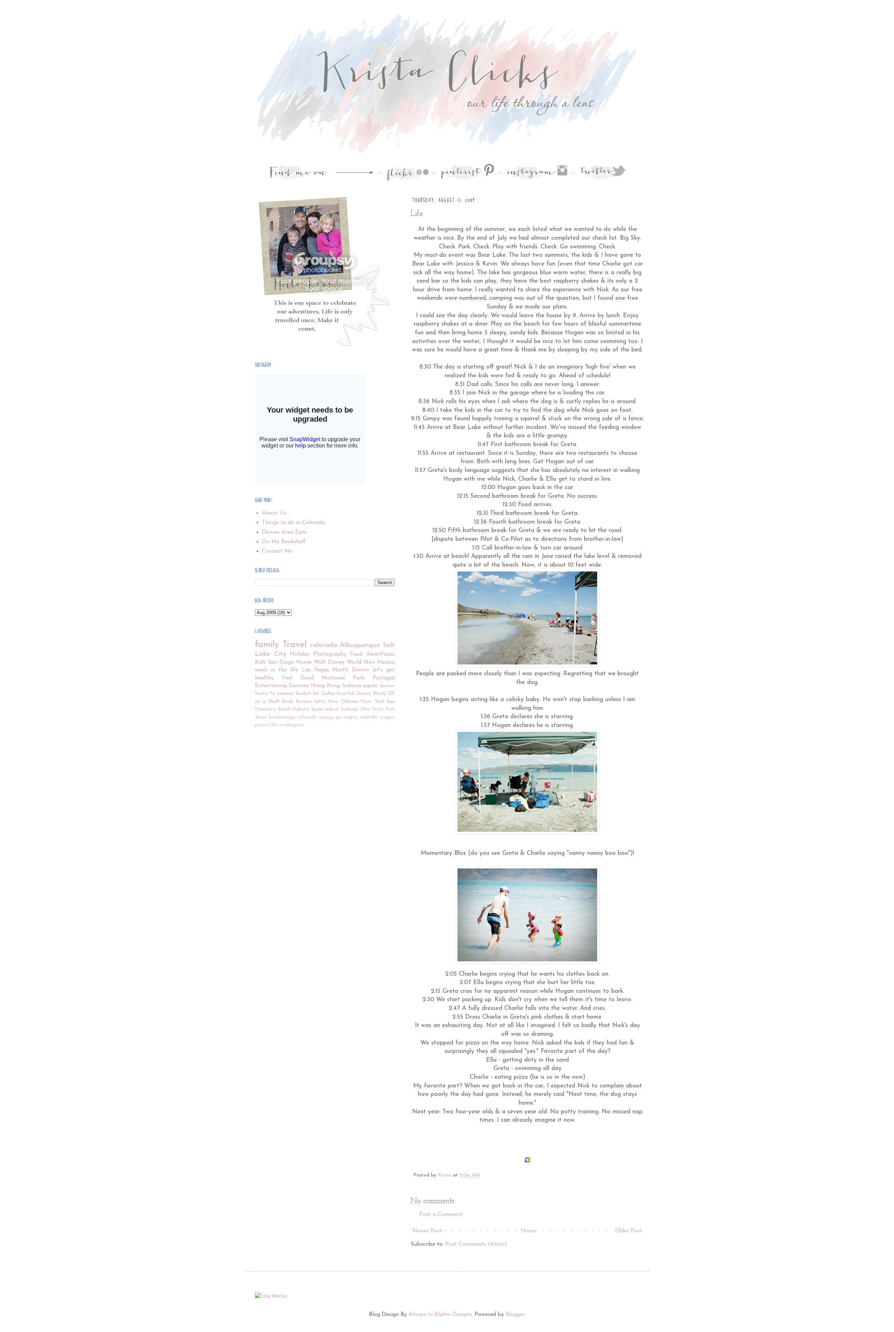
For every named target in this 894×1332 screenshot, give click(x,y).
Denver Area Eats (284, 532)
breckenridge (282, 717)
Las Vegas (315, 670)
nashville (369, 717)
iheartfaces (380, 654)
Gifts (319, 701)
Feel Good (298, 678)
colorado (323, 645)
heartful (345, 693)
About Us (274, 513)
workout (349, 709)
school (331, 709)
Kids (260, 662)
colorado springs (316, 717)
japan (370, 686)
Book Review (297, 701)
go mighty (347, 717)
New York (372, 701)
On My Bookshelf (284, 542)
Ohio (365, 709)
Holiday (299, 654)
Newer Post (427, 1231)
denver (387, 686)
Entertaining (271, 686)
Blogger (515, 1314)
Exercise (299, 686)
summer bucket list (298, 693)
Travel (295, 644)
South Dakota (293, 709)
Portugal (384, 678)
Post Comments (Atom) (476, 1244)
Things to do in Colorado (293, 522)
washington (291, 725)
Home (528, 1231)
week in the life (276, 670)
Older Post (628, 1231)
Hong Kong (325, 686)
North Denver (350, 670)
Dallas (328, 693)
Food (356, 654)
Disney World (371, 693)
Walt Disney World (337, 662)
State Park (383, 709)
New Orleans (343, 701)
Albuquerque (360, 645)
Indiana (351, 686)
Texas (261, 717)
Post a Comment (441, 1214)
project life (266, 725)
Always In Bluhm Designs (440, 1314)
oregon (387, 717)
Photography (329, 654)
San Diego (281, 662)
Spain (317, 709)
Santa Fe (265, 693)
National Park (343, 678)
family (267, 644)
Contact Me (277, 551)
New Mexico (379, 662)
